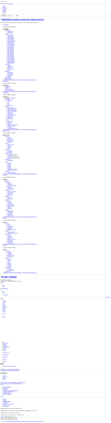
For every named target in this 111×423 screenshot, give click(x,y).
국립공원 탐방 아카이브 (12, 170)
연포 (4, 303)
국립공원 (7, 33)
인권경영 (9, 202)
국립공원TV (9, 150)
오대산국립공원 (10, 50)
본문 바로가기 (3, 3)
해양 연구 (9, 123)
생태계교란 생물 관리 (11, 115)
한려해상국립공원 (11, 61)
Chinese (4, 11)
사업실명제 (9, 208)
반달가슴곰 (9, 100)
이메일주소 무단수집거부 (8, 403)
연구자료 (9, 127)
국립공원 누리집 (3, 418)
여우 (8, 102)
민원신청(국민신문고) (11, 191)
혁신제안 (7, 230)
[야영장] (4, 345)
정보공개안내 (10, 210)
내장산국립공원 (10, 39)
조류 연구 (9, 122)
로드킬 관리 (9, 116)
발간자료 (9, 165)
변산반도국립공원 (11, 44)
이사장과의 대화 (10, 255)
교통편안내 (5, 356)
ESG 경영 (9, 266)
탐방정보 (4, 361)
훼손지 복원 (9, 105)
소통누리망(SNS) (8, 153)
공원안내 (4, 359)
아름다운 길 (7, 71)
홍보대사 (9, 262)
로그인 (4, 6)
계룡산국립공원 (10, 37)
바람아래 (4, 306)
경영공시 (7, 180)
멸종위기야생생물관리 (12, 109)
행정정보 (7, 181)
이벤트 (8, 224)
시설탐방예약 (8, 86)
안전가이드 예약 (8, 88)
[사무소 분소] (6, 343)
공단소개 (4, 399)
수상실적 (9, 264)
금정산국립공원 (10, 38)
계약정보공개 (10, 187)
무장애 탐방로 (10, 72)
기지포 (4, 311)
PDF (4, 285)
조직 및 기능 (9, 269)
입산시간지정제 (10, 68)
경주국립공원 (10, 36)
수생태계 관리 (10, 113)
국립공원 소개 (8, 30)
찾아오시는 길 (8, 271)
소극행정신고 (10, 236)
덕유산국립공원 (10, 42)
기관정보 (7, 258)
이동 (17, 418)
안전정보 (9, 65)
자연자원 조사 (10, 121)
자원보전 (7, 106)
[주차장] (4, 348)
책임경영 (7, 199)
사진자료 (7, 143)
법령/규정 (9, 197)
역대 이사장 (9, 256)
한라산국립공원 (10, 62)
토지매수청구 (10, 193)
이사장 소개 (7, 250)
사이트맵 (4, 8)
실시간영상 (9, 152)
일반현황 (9, 259)
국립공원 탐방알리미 (11, 172)
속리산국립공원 (10, 49)
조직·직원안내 (8, 267)
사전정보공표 (10, 213)
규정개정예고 (10, 198)
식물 (8, 104)
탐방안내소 (5, 376)
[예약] (4, 350)
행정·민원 (5, 175)
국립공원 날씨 (10, 66)
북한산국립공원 (10, 45)
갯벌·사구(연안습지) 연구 (12, 124)
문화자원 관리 (10, 117)
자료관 (6, 161)
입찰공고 (9, 186)
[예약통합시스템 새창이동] (12, 79)
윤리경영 (9, 201)
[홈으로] (55, 19)
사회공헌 (9, 207)
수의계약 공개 (10, 189)
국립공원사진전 (10, 144)
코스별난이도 (5, 354)
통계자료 (9, 167)
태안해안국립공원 (11, 59)
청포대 (4, 305)
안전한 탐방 (7, 64)
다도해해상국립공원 (11, 41)
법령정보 (7, 196)
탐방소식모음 (10, 139)
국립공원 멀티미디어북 (12, 128)
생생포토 (9, 148)
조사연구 (7, 119)
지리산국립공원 (10, 55)
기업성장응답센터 (11, 232)
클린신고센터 (8, 234)
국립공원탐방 (5, 24)
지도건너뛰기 (108, 297)
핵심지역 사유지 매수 (11, 111)
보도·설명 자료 (10, 141)
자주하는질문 (10, 192)
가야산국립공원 (10, 35)
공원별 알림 (9, 138)
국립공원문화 (10, 32)
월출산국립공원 (10, 53)
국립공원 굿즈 (10, 160)
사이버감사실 (10, 240)
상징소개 (9, 265)
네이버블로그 (10, 156)
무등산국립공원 (10, 43)
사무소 (4, 375)
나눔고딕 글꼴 (3, 416)
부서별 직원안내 (10, 270)
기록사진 (9, 147)
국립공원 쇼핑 (8, 159)
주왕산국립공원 (10, 54)
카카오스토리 (10, 158)
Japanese (4, 10)
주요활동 (9, 254)
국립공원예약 (5, 81)
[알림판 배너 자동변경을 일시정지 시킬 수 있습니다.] (9, 366)
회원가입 (4, 7)
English (4, 9)
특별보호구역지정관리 (12, 110)
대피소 (4, 377)
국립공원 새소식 (6, 352)
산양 (8, 101)
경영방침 (9, 252)
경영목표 (9, 260)
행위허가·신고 (10, 195)
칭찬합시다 (9, 228)
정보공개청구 (10, 212)
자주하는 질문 (10, 227)
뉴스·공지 (7, 136)
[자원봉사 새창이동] (29, 79)
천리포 (4, 308)
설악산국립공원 (10, 47)
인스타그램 (9, 154)
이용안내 (4, 400)
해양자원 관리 (10, 118)
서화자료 (9, 166)
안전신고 (9, 70)
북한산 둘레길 (10, 73)
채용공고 (9, 182)
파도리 (4, 309)
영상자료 (7, 149)
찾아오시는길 (5, 406)
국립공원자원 (5, 92)
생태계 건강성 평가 (11, 125)
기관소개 (4, 245)
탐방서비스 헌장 (10, 204)
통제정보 (9, 67)
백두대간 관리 (10, 112)
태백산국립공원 (10, 58)
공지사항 (9, 137)
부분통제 (9, 279)
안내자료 (9, 162)
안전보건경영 (10, 203)
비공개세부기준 (10, 215)
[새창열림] (9, 369)
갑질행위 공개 (10, 242)
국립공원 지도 (8, 77)
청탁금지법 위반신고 (11, 239)
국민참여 (7, 223)
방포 (4, 304)
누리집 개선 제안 (6, 405)
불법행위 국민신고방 (11, 229)
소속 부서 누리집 (3, 419)
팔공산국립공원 (10, 60)
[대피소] (4, 344)
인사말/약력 (9, 253)
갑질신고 (9, 238)
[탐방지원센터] (6, 346)
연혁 (8, 261)
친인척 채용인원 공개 (11, 185)
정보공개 (7, 209)
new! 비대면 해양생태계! (10, 98)
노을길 (4, 300)
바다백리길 (9, 76)
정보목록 (9, 214)
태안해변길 (9, 75)
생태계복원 (7, 99)
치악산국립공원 (10, 56)
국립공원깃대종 (10, 107)
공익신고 (9, 235)
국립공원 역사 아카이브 (12, 169)
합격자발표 (9, 184)
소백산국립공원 (10, 48)
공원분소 (4, 379)
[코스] (4, 349)
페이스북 (9, 155)
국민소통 (4, 218)
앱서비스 (7, 171)
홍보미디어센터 (6, 130)
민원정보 (7, 190)
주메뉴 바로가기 (9, 3)
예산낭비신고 (10, 241)
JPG (3, 286)
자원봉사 (7, 87)
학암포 (4, 310)
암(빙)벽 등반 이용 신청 (10, 90)
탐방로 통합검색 (8, 78)
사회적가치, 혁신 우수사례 (12, 233)
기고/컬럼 (9, 142)
